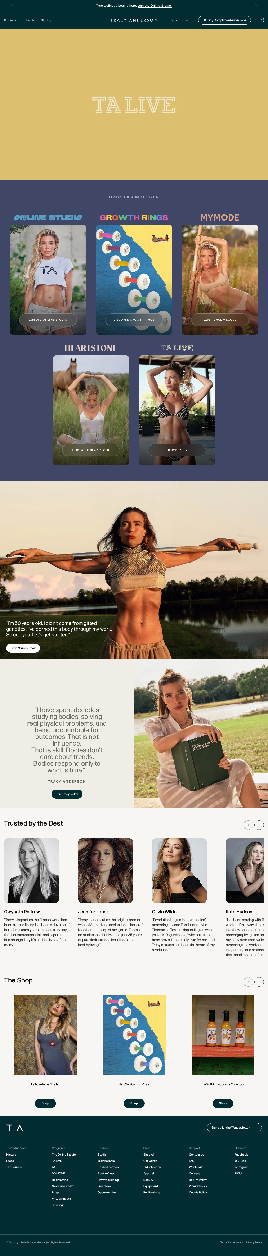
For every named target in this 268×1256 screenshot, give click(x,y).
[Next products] (259, 982)
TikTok (239, 1173)
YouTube (240, 1160)
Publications (151, 1192)
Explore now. (165, 5)
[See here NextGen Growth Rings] (134, 1051)
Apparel (148, 1173)
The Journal (14, 1167)
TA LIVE (57, 1160)
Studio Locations (109, 1167)
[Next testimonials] (259, 825)
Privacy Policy (198, 1186)
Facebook (241, 1154)
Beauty (148, 1180)
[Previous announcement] (12, 5)
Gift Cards (150, 1160)
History (11, 1154)
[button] (11, 20)
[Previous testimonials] (248, 825)
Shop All (148, 1154)
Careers (194, 1173)
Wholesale (196, 1167)
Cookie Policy (198, 1192)
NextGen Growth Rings (63, 1189)
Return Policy (198, 1180)
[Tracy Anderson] (134, 20)
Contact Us (196, 1154)
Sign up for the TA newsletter (230, 1127)
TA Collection (152, 1167)
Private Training (108, 1180)
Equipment (150, 1186)
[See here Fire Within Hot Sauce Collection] (223, 1051)
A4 (54, 1167)
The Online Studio (64, 1154)
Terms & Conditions (231, 1242)
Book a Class (106, 1173)
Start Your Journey (23, 648)
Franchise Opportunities (107, 1189)
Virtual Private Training (61, 1202)
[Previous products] (248, 982)
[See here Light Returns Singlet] (45, 1051)
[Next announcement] (256, 5)
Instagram (242, 1167)
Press (10, 1160)
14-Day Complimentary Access (225, 20)
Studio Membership (106, 1157)
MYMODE (58, 1173)
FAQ (192, 1160)
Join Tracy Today (67, 794)
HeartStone (60, 1180)
